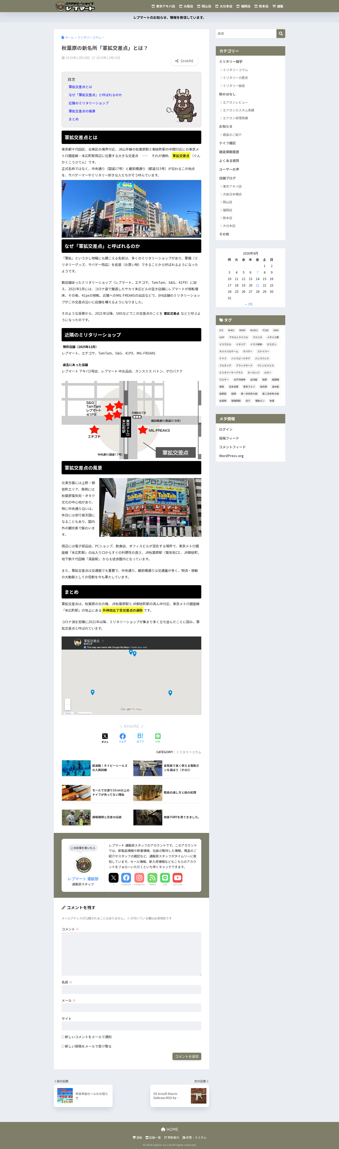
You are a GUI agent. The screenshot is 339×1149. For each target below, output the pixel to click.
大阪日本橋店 (232, 194)
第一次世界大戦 (249, 393)
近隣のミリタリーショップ (89, 102)
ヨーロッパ (253, 372)
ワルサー (224, 379)
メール (69, 1000)
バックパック (262, 358)
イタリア (240, 344)
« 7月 (249, 304)
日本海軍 (233, 386)
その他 (224, 234)
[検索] (280, 33)
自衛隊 (222, 400)
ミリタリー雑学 (230, 61)
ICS (221, 330)
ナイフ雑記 (227, 143)
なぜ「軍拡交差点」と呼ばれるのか (95, 94)
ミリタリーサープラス (231, 372)
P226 (265, 330)
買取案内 (173, 1137)
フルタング (225, 365)
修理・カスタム (196, 1137)
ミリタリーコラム (188, 752)
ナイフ (222, 358)
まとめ (74, 119)
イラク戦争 (256, 344)
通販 (279, 6)
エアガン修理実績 (235, 118)
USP (221, 337)
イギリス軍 (273, 337)
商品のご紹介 (232, 134)
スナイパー (263, 351)
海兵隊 (263, 386)
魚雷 (272, 400)
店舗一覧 (155, 1137)
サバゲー (247, 351)
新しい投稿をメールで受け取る (88, 1046)
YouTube (177, 884)
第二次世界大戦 (270, 393)
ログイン (225, 429)
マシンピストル (265, 365)
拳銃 (221, 386)
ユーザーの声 (229, 169)
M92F (242, 330)
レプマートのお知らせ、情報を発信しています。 (169, 17)
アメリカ (257, 337)
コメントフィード (232, 447)
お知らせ (225, 126)
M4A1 (231, 330)
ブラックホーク (244, 365)
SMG (276, 330)
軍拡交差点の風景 (82, 110)
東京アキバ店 (165, 6)
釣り (248, 400)
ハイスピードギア (240, 358)
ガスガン (271, 344)
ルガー (267, 372)
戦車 (264, 379)
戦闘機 (275, 379)
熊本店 (263, 6)
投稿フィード (229, 438)
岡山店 (206, 6)
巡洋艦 (253, 379)
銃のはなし (227, 94)
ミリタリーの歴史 (235, 77)
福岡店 (245, 6)
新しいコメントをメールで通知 (88, 1036)
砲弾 (233, 393)
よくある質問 (229, 160)
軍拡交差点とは (80, 86)
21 (257, 285)
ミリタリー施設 (234, 85)
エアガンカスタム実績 (238, 110)
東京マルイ (249, 386)
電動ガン (260, 400)
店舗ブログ (227, 178)
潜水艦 (275, 386)
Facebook (126, 884)
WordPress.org (231, 455)
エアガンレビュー (235, 102)
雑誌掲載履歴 (229, 151)
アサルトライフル (238, 337)
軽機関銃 (236, 400)
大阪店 (188, 6)
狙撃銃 (222, 393)
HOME (171, 1129)
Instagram (139, 884)
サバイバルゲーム (228, 351)
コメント (70, 929)
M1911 (254, 330)
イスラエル (225, 344)
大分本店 (225, 6)
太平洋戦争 (239, 379)
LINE (165, 884)
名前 (67, 982)
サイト (67, 1018)
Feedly (152, 884)
